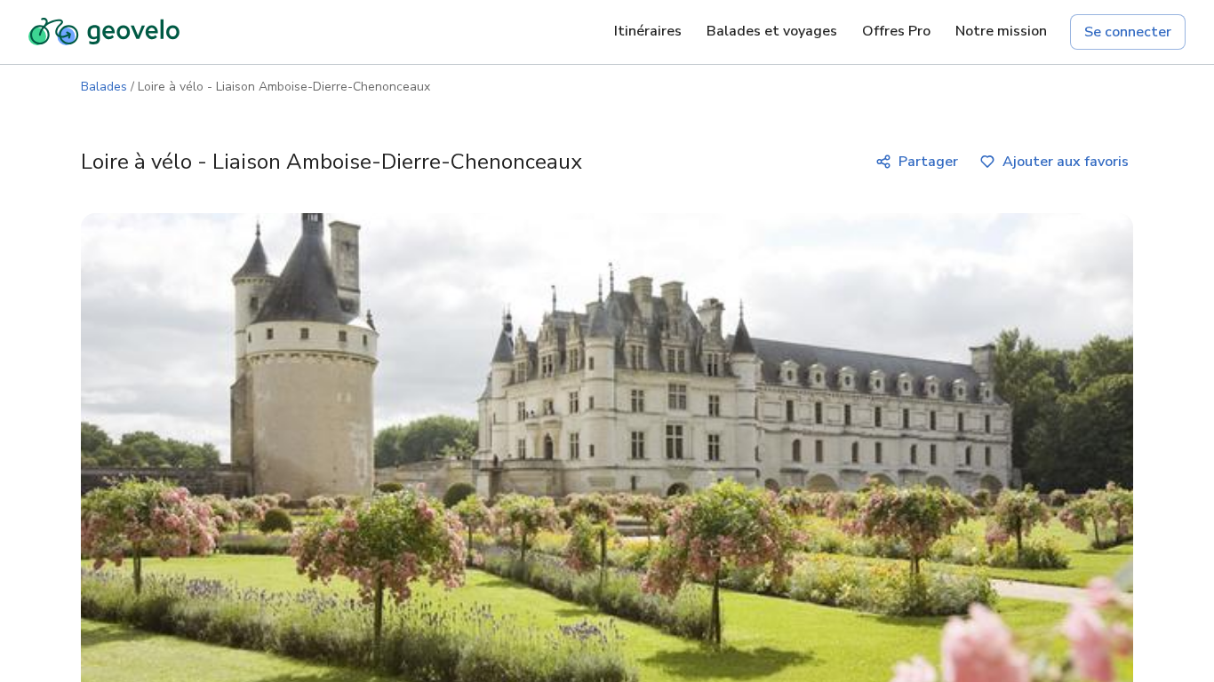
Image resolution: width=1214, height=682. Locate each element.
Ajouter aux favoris (1065, 161)
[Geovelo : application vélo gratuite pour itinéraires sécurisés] (104, 32)
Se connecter (1127, 32)
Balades (104, 86)
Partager (928, 161)
